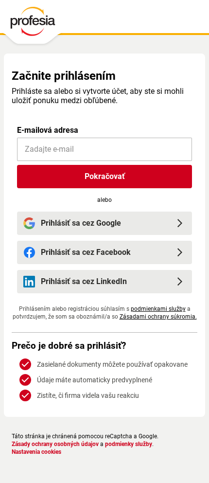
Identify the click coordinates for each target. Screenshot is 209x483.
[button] (104, 176)
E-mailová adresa (47, 130)
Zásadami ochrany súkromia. (158, 316)
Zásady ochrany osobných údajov (55, 444)
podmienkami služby (158, 308)
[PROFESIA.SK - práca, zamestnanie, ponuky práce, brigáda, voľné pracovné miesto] (32, 24)
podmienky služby (128, 444)
